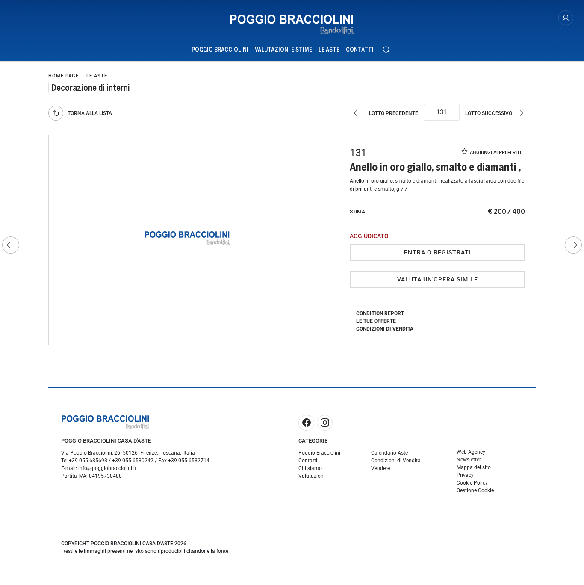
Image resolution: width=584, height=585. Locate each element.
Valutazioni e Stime (283, 49)
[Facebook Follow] (306, 423)
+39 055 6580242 (132, 461)
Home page (63, 76)
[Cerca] (386, 49)
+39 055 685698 (88, 461)
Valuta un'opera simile (437, 279)
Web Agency (471, 452)
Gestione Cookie (475, 490)
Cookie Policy (472, 483)
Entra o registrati (437, 252)
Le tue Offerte (376, 321)
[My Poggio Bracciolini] (565, 17)
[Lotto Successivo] (573, 245)
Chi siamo (310, 468)
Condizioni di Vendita (396, 461)
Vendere (380, 468)
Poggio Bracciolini (220, 49)
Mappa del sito (474, 467)
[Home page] (292, 24)
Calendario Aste (389, 453)
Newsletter (469, 460)
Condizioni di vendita (384, 329)
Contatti (360, 49)
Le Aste (329, 49)
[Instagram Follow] (325, 423)
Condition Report (380, 313)
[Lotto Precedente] (10, 245)
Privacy (465, 475)
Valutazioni (311, 476)
